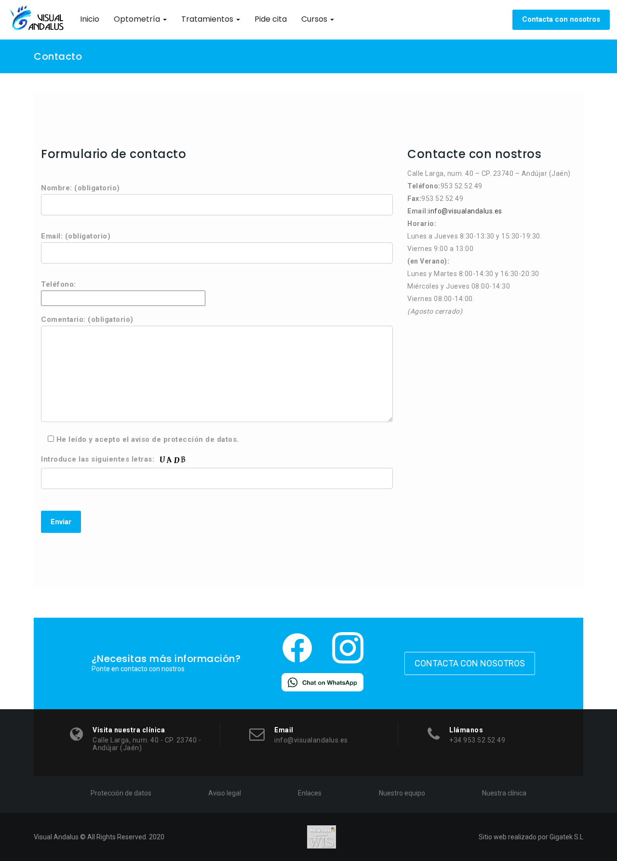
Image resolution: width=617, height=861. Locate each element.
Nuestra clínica (504, 793)
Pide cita (271, 19)
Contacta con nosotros (561, 19)
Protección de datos (121, 793)
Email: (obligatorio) (75, 236)
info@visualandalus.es (465, 211)
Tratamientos (208, 19)
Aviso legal (224, 793)
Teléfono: (58, 284)
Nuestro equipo (402, 793)
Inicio (89, 19)
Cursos (315, 19)
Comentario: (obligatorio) (87, 319)
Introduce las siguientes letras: (99, 459)
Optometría (138, 19)
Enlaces (310, 793)
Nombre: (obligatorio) (80, 188)
